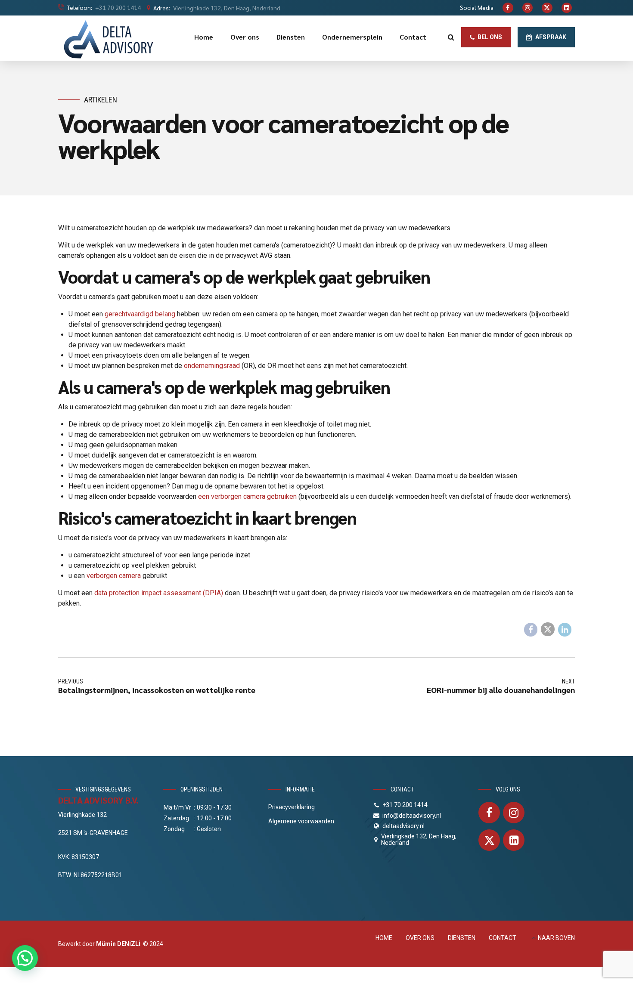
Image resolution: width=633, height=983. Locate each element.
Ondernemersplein (352, 36)
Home (203, 36)
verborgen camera (114, 576)
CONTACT (502, 937)
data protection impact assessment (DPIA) (158, 593)
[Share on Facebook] (531, 630)
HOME (383, 937)
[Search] (451, 37)
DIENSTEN (461, 937)
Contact (413, 36)
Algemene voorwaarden (301, 821)
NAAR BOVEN (556, 937)
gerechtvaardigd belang (140, 314)
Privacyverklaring (291, 807)
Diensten (290, 36)
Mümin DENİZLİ (118, 943)
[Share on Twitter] (548, 629)
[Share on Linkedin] (565, 630)
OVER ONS (420, 937)
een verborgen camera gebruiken (247, 496)
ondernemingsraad (212, 366)
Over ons (244, 36)
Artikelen (100, 99)
